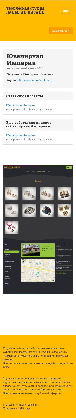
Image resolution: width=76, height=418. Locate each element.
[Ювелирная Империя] (39, 191)
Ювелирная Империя (20, 105)
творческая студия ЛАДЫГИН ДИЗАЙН (25, 10)
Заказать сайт (61, 30)
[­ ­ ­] (65, 10)
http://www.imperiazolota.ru (35, 80)
